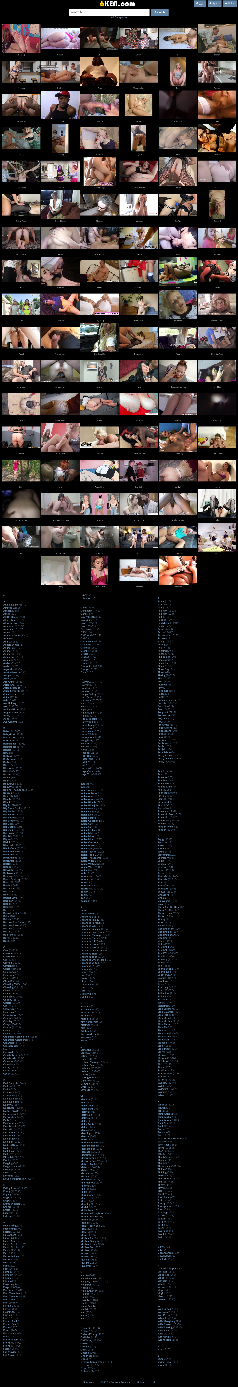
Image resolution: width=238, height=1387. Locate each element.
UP (153, 1382)
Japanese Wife (89, 963)
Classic (7, 1003)
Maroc (84, 1139)
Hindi (83, 716)
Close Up (8, 1009)
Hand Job (85, 688)
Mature (84, 1167)
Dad (5, 1089)
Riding (161, 799)
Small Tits (163, 953)
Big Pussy (8, 833)
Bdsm (6, 774)
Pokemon (163, 691)
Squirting (163, 987)
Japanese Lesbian (90, 929)
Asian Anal (9, 685)
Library (84, 1074)
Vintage (162, 1287)
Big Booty (9, 817)
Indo (83, 882)
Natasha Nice (88, 1278)
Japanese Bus (88, 916)
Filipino (7, 1281)
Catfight (8, 966)
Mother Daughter (90, 1241)
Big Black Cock (12, 808)
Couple (7, 1027)
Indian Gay (86, 824)
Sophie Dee (164, 972)
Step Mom (164, 1018)
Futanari (85, 598)
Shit (160, 882)
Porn (160, 706)
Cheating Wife (11, 984)
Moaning (85, 1204)
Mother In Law (88, 1244)
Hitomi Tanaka (88, 719)
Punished (163, 740)
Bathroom (9, 759)
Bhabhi (7, 799)
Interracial (86, 888)
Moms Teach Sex (90, 1226)
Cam (5, 950)
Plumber (162, 684)
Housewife (86, 768)
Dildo (6, 1154)
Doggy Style (10, 1166)
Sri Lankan (164, 993)
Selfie (161, 861)
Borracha (8, 888)
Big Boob (8, 814)
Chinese (8, 996)
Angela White (11, 644)
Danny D (8, 1105)
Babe (6, 731)
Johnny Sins (87, 984)
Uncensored (165, 1253)
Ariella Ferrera (11, 672)
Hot (82, 765)
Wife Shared (165, 1324)
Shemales (163, 876)
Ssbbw (161, 1002)
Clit (5, 1006)
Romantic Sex (165, 814)
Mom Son (85, 1219)
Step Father (164, 1015)
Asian (6, 697)
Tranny (161, 1203)
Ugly (160, 1246)
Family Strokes (11, 1244)
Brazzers (8, 907)
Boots (6, 885)
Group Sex (86, 666)
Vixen (161, 1296)
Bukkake (8, 934)
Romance (163, 811)
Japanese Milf (88, 941)
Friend (7, 1346)
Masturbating (88, 1158)
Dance (7, 1092)
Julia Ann (85, 993)
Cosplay (7, 1021)
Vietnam (162, 1281)
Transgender (165, 1206)
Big (5, 839)
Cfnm (6, 981)
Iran (82, 898)
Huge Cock (86, 771)
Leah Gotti (86, 1059)
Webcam (163, 1312)
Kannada (85, 1006)
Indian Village (88, 861)
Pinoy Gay (163, 669)
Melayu (84, 1170)
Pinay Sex (163, 660)
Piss (160, 678)
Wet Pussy (164, 1315)
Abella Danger (11, 604)
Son (160, 965)
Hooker (84, 743)
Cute (6, 1070)
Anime (7, 660)
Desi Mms (9, 1138)
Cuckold (8, 1052)
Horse (83, 749)
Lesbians (85, 1068)
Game (83, 607)
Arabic (7, 663)
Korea (83, 1040)
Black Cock (9, 848)
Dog (5, 1172)
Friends (7, 1342)
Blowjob (8, 870)
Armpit (7, 675)
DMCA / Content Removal (115, 1382)
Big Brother (10, 820)
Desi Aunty (9, 1123)
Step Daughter (166, 1012)
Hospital (85, 752)
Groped (84, 657)
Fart (5, 1253)
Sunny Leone (165, 1073)
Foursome (9, 1333)
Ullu (160, 1250)
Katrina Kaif (87, 1009)
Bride (6, 916)
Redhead (163, 793)
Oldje (83, 1343)
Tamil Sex (163, 1123)
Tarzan (161, 1132)
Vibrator (162, 1271)
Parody (162, 629)
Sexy (160, 870)
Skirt (160, 922)
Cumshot (8, 1061)
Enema (7, 1207)
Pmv (160, 687)
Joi (82, 987)
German (85, 629)
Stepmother (164, 1036)
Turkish (162, 1221)
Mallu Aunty (87, 1124)
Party (161, 632)
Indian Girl (86, 827)
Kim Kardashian (89, 1022)
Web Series (164, 1309)
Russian (162, 830)
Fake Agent (9, 1235)
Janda (83, 910)
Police (161, 694)
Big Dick (8, 830)
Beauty (7, 787)
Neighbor (85, 1284)
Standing (163, 1005)
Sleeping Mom (166, 928)
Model (84, 1207)
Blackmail (8, 860)
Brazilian (8, 901)
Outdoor (85, 1371)
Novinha (85, 1300)
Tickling (162, 1172)
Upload (231, 3)
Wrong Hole (164, 1340)
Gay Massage (88, 617)
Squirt (161, 990)
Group (84, 669)
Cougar (7, 1024)
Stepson (162, 1042)
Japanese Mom (89, 944)
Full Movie (9, 1355)
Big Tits (7, 836)
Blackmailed (10, 857)
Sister (161, 916)
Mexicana (86, 1173)
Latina (83, 1056)
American (8, 629)
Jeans (83, 978)
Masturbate (87, 1155)
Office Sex (86, 1328)
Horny (84, 746)
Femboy (7, 1272)
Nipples (84, 1294)
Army (6, 678)
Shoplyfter (164, 888)
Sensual (162, 864)
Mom (83, 1232)
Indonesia (86, 879)
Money (84, 1235)
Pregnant (163, 712)
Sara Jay (162, 842)
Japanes (85, 969)
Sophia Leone (165, 968)
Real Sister (164, 783)
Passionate (164, 635)
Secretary (163, 858)
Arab (6, 666)
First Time (9, 1299)
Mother (84, 1250)
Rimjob (161, 805)
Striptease (163, 1061)
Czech (6, 1073)
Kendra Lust (87, 1012)
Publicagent (164, 731)
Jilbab (83, 981)
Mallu (83, 1127)
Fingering (8, 1284)
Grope (84, 660)
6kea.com (88, 1382)
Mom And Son (88, 1216)
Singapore (163, 895)
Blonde (7, 867)
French (7, 1336)
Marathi (85, 1136)
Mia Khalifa (87, 1179)
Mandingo (86, 1133)
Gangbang (86, 610)
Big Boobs (9, 811)
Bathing (7, 756)
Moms (84, 1229)
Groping (85, 663)
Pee (160, 647)
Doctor (7, 1160)
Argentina (9, 669)
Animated (8, 654)
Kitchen (85, 1031)
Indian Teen (87, 854)
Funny (83, 595)
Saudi (161, 848)
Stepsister (163, 1039)
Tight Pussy (164, 1178)
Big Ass (7, 805)
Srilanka (162, 999)
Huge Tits (86, 774)
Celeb (6, 978)
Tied (160, 1175)
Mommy (85, 1222)
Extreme (8, 1216)
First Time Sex (11, 1296)
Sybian (161, 1095)
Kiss (82, 1028)
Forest (7, 1330)
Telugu (161, 1154)
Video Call (163, 1274)
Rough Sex (164, 820)
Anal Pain (8, 638)
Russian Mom (165, 826)
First (5, 1302)
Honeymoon (87, 737)
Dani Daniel (10, 1101)
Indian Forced (88, 818)
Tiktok (161, 1184)
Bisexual (8, 845)
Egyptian (8, 1197)
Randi (161, 771)
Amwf (6, 632)
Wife (160, 1333)
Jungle (84, 997)
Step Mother (165, 1021)
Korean (84, 1037)
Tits (160, 1191)
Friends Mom (10, 1339)
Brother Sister (11, 925)
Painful (162, 604)
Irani (83, 895)
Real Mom (163, 780)
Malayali (85, 1112)
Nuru (83, 1318)
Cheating (8, 987)
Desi (5, 1148)
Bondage (8, 876)
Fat (5, 1262)
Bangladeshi (10, 743)
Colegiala (8, 1012)
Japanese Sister (89, 953)
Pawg (161, 641)
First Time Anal (12, 1293)
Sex (160, 873)
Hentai (84, 706)
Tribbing (162, 1212)
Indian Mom (87, 839)
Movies (84, 1253)
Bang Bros (9, 740)
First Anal (8, 1290)
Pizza (160, 681)
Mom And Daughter (91, 1213)
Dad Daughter (11, 1083)
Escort (7, 1213)
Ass (5, 706)
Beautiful (8, 783)
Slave (161, 925)
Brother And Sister (14, 922)
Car (5, 959)
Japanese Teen (88, 956)
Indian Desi (86, 814)
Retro (161, 796)
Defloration (10, 1117)
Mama (84, 1130)
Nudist (84, 1309)
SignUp (216, 3)
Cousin (7, 1030)
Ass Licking (9, 703)
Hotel (83, 762)
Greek (84, 654)
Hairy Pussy (87, 682)
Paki (160, 617)
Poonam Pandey (167, 700)
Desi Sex (8, 1142)
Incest (84, 787)
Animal (7, 651)
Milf (82, 1189)
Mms (83, 1201)
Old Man (85, 1337)
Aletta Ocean (10, 617)
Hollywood (86, 722)
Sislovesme (164, 901)
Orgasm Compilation (92, 1362)
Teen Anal (163, 1144)
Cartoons (8, 953)
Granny (84, 650)
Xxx (160, 1349)
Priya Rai (163, 718)
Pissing (161, 675)
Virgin (161, 1293)
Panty (161, 626)
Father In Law (11, 1256)
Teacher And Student (170, 1138)
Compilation (10, 1015)
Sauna (161, 851)
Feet (5, 1268)
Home (83, 734)
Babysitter (9, 734)
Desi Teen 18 (10, 1145)
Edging (7, 1194)
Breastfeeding (11, 913)
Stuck (161, 1067)
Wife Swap (164, 1330)
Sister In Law (165, 913)
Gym (83, 672)
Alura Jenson (10, 623)
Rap (160, 774)
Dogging (8, 1163)
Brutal (6, 931)
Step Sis (162, 1027)
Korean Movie (88, 1034)
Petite (161, 654)
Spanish (162, 978)
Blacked (8, 854)
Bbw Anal (8, 768)
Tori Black (163, 1197)
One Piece (86, 1356)
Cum (6, 1064)
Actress (7, 607)
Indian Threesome (90, 858)
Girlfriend (86, 635)
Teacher (162, 1141)
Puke (161, 737)
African (7, 611)
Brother (7, 928)
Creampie (8, 1043)
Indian (84, 870)
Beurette (8, 796)
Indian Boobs (88, 808)
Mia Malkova (87, 1182)
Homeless (86, 728)
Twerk (161, 1231)
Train (160, 1200)
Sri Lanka (163, 996)
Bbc (5, 765)
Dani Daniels (10, 1098)
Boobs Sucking (11, 879)
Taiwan (162, 1107)
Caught (7, 969)
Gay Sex (85, 620)
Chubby (7, 999)
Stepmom (163, 1033)
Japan (83, 972)
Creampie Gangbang (15, 1040)
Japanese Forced (90, 923)
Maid (83, 1102)
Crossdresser (10, 1046)
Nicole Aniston (88, 1291)
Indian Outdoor (89, 842)
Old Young (86, 1340)
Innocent (85, 885)
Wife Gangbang (167, 1321)
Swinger (162, 1092)
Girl (82, 638)
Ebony (6, 1191)
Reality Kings (165, 786)
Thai (160, 1163)
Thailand (162, 1160)
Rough (161, 823)
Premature (164, 715)
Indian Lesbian (88, 830)
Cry (5, 1049)
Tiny (160, 1188)
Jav (82, 975)
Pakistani (163, 610)
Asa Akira (8, 681)
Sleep (161, 941)
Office (84, 1331)
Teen (160, 1151)
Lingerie (85, 1080)
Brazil (6, 904)
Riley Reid (163, 802)
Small (161, 956)
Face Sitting (10, 1225)
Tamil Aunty (164, 1120)
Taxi (160, 1135)
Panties (162, 620)
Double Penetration (14, 1178)
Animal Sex (9, 648)
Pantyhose (164, 623)
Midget (84, 1185)
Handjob (85, 691)
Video (161, 1278)
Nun (82, 1312)
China (6, 993)
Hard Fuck (86, 697)
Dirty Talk (8, 1157)
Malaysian (86, 1115)
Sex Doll (162, 867)
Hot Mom (85, 756)
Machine (85, 1099)
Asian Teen (9, 694)
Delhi (6, 1120)
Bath (6, 762)
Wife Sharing (165, 1327)
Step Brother (165, 1009)
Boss (6, 891)
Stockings (163, 1049)
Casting (7, 962)
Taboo (161, 1104)
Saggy (161, 839)
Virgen (161, 1290)
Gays (83, 623)
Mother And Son (89, 1238)
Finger (7, 1287)
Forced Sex (9, 1324)
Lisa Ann (85, 1083)
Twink (161, 1234)
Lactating (85, 1050)
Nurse (83, 1315)
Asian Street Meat (13, 691)
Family (7, 1250)
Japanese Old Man (91, 950)
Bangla (7, 750)
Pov (160, 709)
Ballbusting (9, 737)
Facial (6, 1232)
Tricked (162, 1215)
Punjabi (162, 749)
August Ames (10, 712)
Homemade (87, 731)
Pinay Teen (164, 663)
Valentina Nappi (167, 1268)
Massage (85, 1152)
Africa (6, 614)
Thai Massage (165, 1157)
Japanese (85, 966)
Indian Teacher (88, 851)
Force (6, 1327)
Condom (8, 1018)
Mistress (85, 1198)
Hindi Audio (87, 712)
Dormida (8, 1175)
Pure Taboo (164, 752)
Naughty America (90, 1281)
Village (161, 1284)
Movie (84, 1256)
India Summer (88, 790)
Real (160, 789)
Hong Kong (86, 740)
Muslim (84, 1262)
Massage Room (89, 1145)
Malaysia (85, 1118)
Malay (83, 1121)
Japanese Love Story (92, 932)
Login (201, 4)
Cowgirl (7, 1033)
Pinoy (161, 672)
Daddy (7, 1086)
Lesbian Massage (90, 1062)
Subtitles (163, 1070)
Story (161, 1052)
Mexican (85, 1176)
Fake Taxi (8, 1238)
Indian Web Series (91, 864)
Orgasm (84, 1365)
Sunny (161, 1076)
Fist (5, 1309)
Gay (82, 626)
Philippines (164, 657)
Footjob (7, 1315)
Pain (160, 607)
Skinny (161, 919)
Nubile (84, 1303)
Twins (161, 1237)
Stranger (162, 1055)
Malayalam (86, 1108)
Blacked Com (11, 851)
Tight (161, 1181)
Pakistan (162, 613)
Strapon (162, 1058)
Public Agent (165, 728)
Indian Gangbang (90, 821)
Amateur (8, 626)
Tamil (161, 1126)
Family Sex (9, 1241)
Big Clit (7, 824)
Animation (9, 657)
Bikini (6, 842)
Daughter (8, 1108)
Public (161, 734)
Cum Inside (9, 1058)
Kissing (84, 1025)
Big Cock (8, 827)
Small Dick (164, 947)
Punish (161, 746)
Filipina (7, 1278)
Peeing (161, 644)
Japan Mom (87, 913)
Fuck (6, 1349)
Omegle (85, 1352)
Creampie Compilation (16, 1036)
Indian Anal (86, 796)
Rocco (161, 808)
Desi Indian (9, 1132)
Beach (7, 777)
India (83, 873)
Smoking (162, 959)
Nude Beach (87, 1306)
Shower (162, 891)
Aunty (6, 715)
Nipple (84, 1297)
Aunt (6, 718)
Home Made (87, 725)
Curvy (6, 1067)
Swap (161, 1086)
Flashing (8, 1312)
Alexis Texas (10, 620)
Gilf (82, 632)
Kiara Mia (85, 1018)
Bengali (7, 793)
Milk (83, 1192)
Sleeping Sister (166, 935)
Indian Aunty (87, 799)
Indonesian (86, 876)
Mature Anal (87, 1164)
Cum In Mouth (11, 1055)
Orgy (83, 1368)
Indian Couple (88, 811)
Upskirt (162, 1259)
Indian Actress (88, 793)
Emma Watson (11, 1203)
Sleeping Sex (165, 932)
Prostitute (163, 724)
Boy (5, 894)
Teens (161, 1148)
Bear (6, 780)
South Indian (165, 975)
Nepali (84, 1287)
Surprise (162, 1079)
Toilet (161, 1194)
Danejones (9, 1095)
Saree (161, 845)
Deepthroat (10, 1114)
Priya (160, 721)
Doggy (7, 1169)
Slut (160, 944)
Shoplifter (163, 885)
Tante (161, 1129)
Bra (5, 910)
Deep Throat (10, 1111)
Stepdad (162, 1030)
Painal (161, 601)
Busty (6, 938)
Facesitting (9, 1228)
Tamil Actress (165, 1114)
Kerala (84, 1015)
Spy (160, 984)
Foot (5, 1318)
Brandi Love (10, 897)
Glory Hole (86, 641)
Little (83, 1087)
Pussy (161, 761)
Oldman (85, 1346)
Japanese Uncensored (93, 960)
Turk (160, 1225)
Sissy (160, 904)
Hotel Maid (86, 759)
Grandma (85, 644)
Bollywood (9, 873)
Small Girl (163, 950)
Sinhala (162, 898)
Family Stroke (11, 1247)
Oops (83, 1359)
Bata (6, 753)
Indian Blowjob (89, 805)
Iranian (84, 891)
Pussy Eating (165, 755)
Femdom (8, 1275)
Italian (84, 901)
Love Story (86, 1090)
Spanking (163, 981)
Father (7, 1259)
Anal (5, 641)
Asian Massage (11, 688)
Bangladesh (10, 746)
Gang (83, 613)
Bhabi (6, 802)
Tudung (162, 1218)
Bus (5, 941)
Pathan (162, 638)
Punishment (164, 743)
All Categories (119, 17)
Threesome (164, 1166)
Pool (160, 697)
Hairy (83, 685)
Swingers (163, 1089)
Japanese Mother (90, 947)
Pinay (161, 666)
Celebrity (8, 975)
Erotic (6, 1210)
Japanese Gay (88, 926)
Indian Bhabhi (88, 802)
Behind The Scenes (14, 790)
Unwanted (164, 1256)
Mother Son (87, 1247)
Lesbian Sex (87, 1065)
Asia (5, 700)
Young (161, 1365)
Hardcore (85, 700)
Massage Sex (87, 1148)
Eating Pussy (10, 1188)
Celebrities (9, 972)
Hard (83, 703)
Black (6, 864)
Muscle (84, 1259)
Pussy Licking (165, 758)
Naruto (84, 1275)
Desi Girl (8, 1129)
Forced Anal (10, 1321)
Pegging (162, 650)
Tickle (161, 1169)
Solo (160, 962)
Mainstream (87, 1105)
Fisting (7, 1305)
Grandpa (85, 647)
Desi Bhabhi (10, 1126)
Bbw (6, 771)
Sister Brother (166, 910)
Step (160, 1046)
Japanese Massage (91, 935)
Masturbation (88, 1161)
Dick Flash (9, 1151)
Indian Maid (87, 833)
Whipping (163, 1318)
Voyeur (162, 1299)
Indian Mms (87, 836)
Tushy (161, 1228)
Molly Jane (86, 1210)
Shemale (162, 879)
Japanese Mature (90, 938)
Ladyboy (85, 1053)
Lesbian (84, 1071)
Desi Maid (9, 1135)
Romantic (163, 817)
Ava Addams (10, 722)
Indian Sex (86, 848)
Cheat (6, 990)
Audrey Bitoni (11, 709)
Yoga (160, 1359)
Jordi (83, 990)
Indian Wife (87, 867)
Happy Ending (88, 694)
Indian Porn (87, 845)
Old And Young (88, 1334)
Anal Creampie (11, 635)
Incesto (84, 784)
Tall (159, 1111)
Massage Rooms (89, 1142)
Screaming (164, 854)
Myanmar (85, 1266)
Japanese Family (89, 920)
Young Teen (164, 1362)
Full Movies (9, 1352)
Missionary (86, 1195)
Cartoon (8, 956)
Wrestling (163, 1336)
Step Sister (164, 1024)
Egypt (6, 1200)
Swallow (162, 1082)
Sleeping (162, 938)
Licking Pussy (88, 1077)
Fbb (5, 1265)
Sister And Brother (168, 907)
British (7, 919)
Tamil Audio (164, 1117)
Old (82, 1349)
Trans (161, 1209)
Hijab (83, 709)
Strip (160, 1064)
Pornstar (162, 703)
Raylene (162, 777)
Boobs (7, 882)
